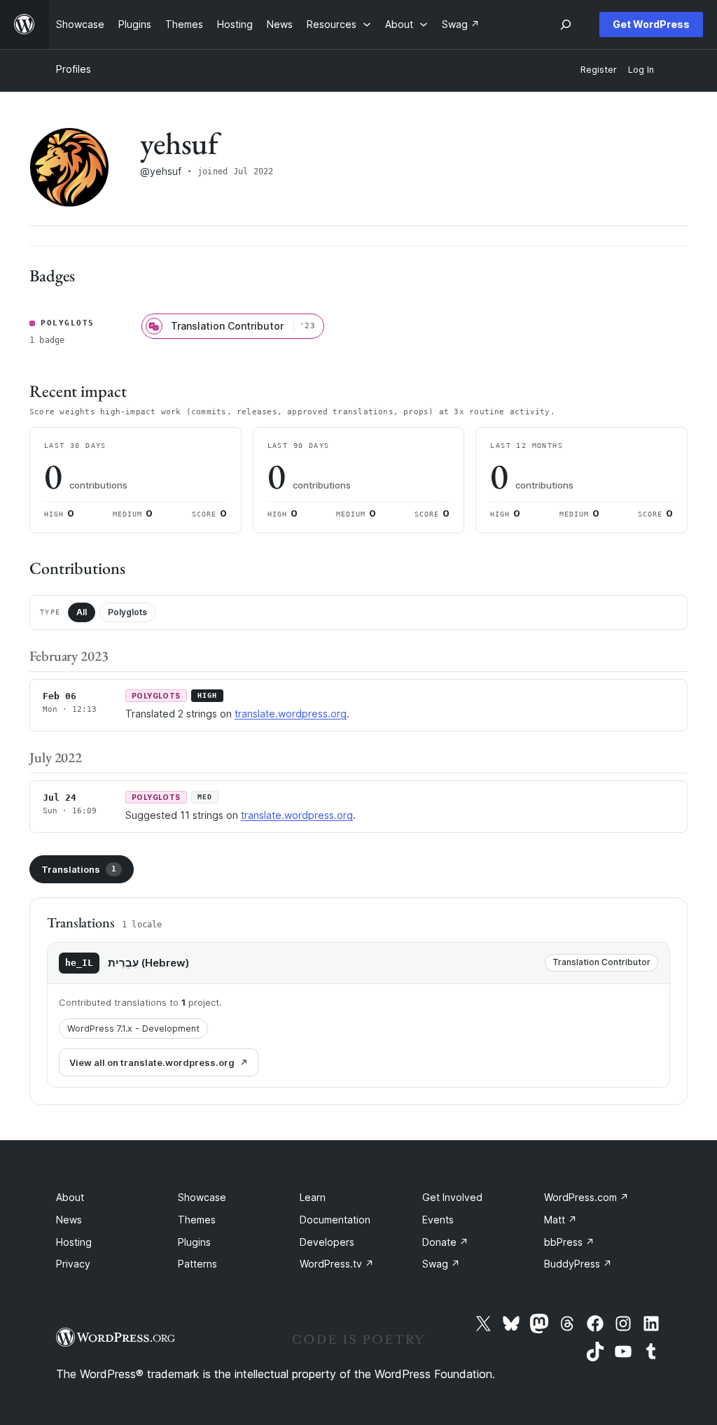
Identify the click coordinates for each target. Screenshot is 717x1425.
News (69, 1220)
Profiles (73, 69)
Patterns (197, 1264)
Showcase (202, 1197)
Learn (313, 1197)
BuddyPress (578, 1264)
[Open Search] (565, 24)
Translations (78, 869)
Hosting (74, 1242)
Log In (641, 69)
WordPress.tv (337, 1264)
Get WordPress (651, 24)
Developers (327, 1242)
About (70, 1197)
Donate (445, 1242)
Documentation (335, 1220)
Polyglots (127, 612)
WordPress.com (586, 1197)
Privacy (73, 1264)
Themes (197, 1220)
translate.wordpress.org (291, 713)
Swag (441, 1264)
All (81, 612)
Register (598, 69)
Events (438, 1220)
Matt (560, 1220)
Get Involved (452, 1197)
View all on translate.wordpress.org (152, 1062)
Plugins (194, 1242)
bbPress (569, 1242)
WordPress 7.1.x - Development (133, 1028)
